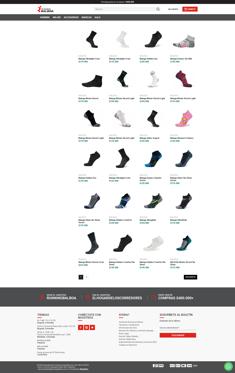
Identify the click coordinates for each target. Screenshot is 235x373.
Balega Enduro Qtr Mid (181, 59)
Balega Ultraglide (148, 220)
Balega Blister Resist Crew (91, 262)
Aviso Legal (124, 333)
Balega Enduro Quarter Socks (151, 179)
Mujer (57, 17)
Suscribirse (178, 335)
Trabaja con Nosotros (128, 345)
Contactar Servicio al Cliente (131, 322)
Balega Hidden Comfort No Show (122, 263)
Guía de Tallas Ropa (127, 339)
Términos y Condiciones (129, 325)
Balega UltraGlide (178, 220)
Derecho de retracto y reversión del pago (136, 331)
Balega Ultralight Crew (89, 59)
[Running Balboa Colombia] (53, 9)
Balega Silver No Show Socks (181, 179)
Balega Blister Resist (88, 98)
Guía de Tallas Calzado (128, 336)
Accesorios (71, 17)
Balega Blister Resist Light (121, 98)
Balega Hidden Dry (148, 59)
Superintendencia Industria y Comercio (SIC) (138, 342)
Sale (98, 17)
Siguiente (190, 277)
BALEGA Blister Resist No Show (182, 263)
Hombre (45, 17)
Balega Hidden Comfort (120, 220)
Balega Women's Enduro (182, 138)
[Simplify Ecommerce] (84, 369)
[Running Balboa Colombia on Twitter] (92, 327)
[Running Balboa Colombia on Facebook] (80, 327)
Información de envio (128, 328)
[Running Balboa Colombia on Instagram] (86, 327)
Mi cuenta (173, 9)
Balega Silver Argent (149, 138)
